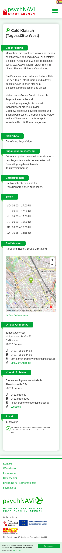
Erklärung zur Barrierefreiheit (19, 483)
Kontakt (7, 463)
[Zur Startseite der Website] (19, 11)
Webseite (16, 406)
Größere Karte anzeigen (17, 315)
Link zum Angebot (21, 362)
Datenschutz (10, 478)
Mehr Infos (17, 550)
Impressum (9, 473)
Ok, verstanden (49, 546)
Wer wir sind (10, 468)
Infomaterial (9, 487)
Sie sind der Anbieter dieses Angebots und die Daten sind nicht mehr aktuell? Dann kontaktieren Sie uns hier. (30, 430)
